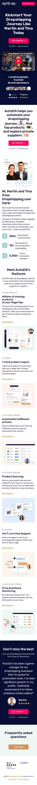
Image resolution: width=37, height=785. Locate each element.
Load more (18, 747)
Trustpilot (24, 763)
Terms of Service (23, 779)
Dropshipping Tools (14, 776)
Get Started (27, 3)
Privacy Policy (12, 779)
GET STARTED (17, 41)
